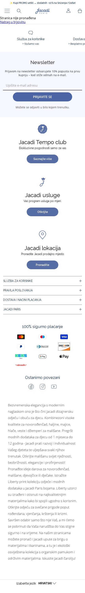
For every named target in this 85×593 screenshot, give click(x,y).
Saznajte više (42, 159)
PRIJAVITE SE (42, 97)
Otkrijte (42, 211)
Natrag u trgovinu (13, 22)
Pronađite (42, 264)
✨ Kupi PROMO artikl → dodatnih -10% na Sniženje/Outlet (43, 3)
